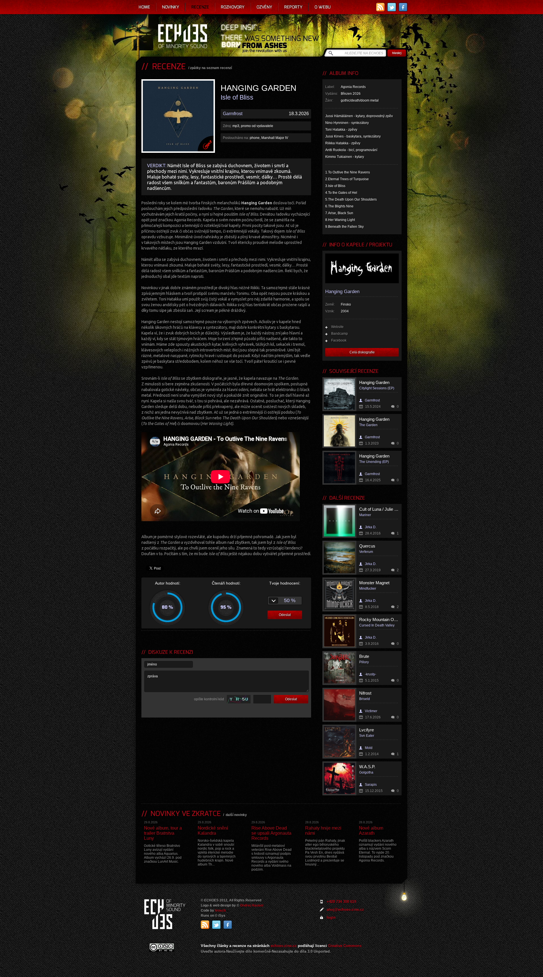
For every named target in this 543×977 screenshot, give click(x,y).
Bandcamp (339, 334)
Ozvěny (264, 7)
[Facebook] (403, 7)
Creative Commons (344, 946)
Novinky (170, 7)
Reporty (293, 7)
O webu (322, 7)
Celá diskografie (362, 352)
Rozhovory (233, 7)
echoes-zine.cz (284, 946)
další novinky (236, 815)
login (331, 917)
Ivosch (220, 910)
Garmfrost (232, 113)
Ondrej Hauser (252, 905)
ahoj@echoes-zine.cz (345, 909)
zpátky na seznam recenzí (211, 68)
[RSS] (380, 7)
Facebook (338, 340)
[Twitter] (391, 7)
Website (337, 327)
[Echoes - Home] (182, 37)
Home (144, 7)
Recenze (200, 7)
